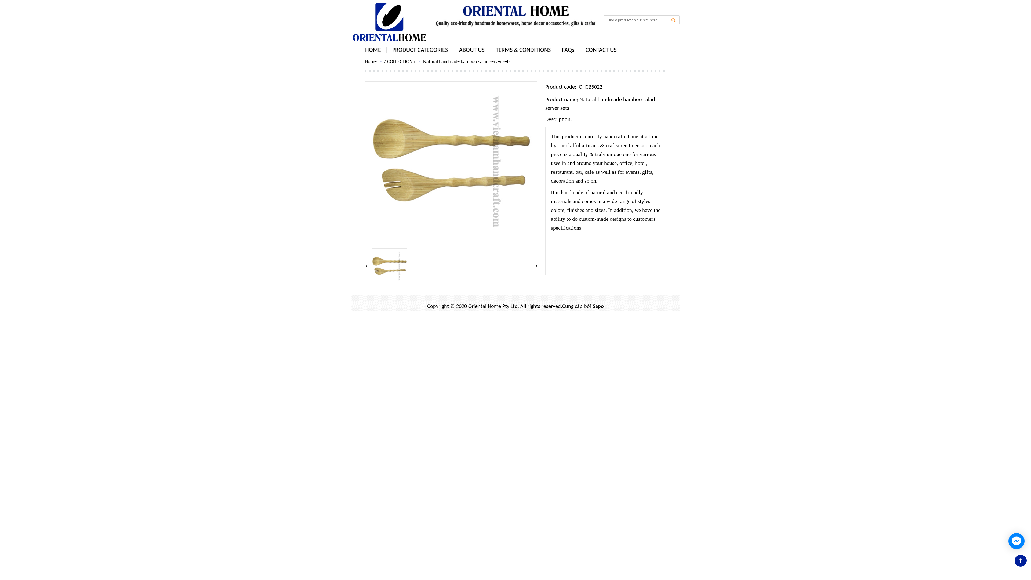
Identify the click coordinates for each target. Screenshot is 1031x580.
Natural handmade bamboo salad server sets (466, 61)
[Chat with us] (1016, 541)
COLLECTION (400, 61)
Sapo (598, 306)
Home (371, 61)
